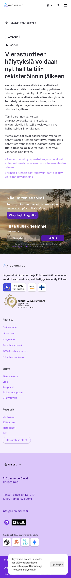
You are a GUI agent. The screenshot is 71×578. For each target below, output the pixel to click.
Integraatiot (9, 339)
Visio (5, 381)
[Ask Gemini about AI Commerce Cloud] (34, 542)
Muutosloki (9, 417)
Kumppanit (8, 387)
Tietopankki (9, 427)
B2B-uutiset (9, 422)
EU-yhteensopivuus (13, 357)
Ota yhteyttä (10, 397)
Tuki (5, 433)
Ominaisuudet (10, 327)
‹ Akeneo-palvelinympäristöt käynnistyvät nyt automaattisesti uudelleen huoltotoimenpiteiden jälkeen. (36, 163)
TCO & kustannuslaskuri (15, 351)
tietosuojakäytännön (21, 246)
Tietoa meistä (10, 376)
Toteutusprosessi (12, 345)
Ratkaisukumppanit (13, 392)
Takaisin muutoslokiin (22, 22)
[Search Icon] (57, 5)
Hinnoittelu (9, 333)
